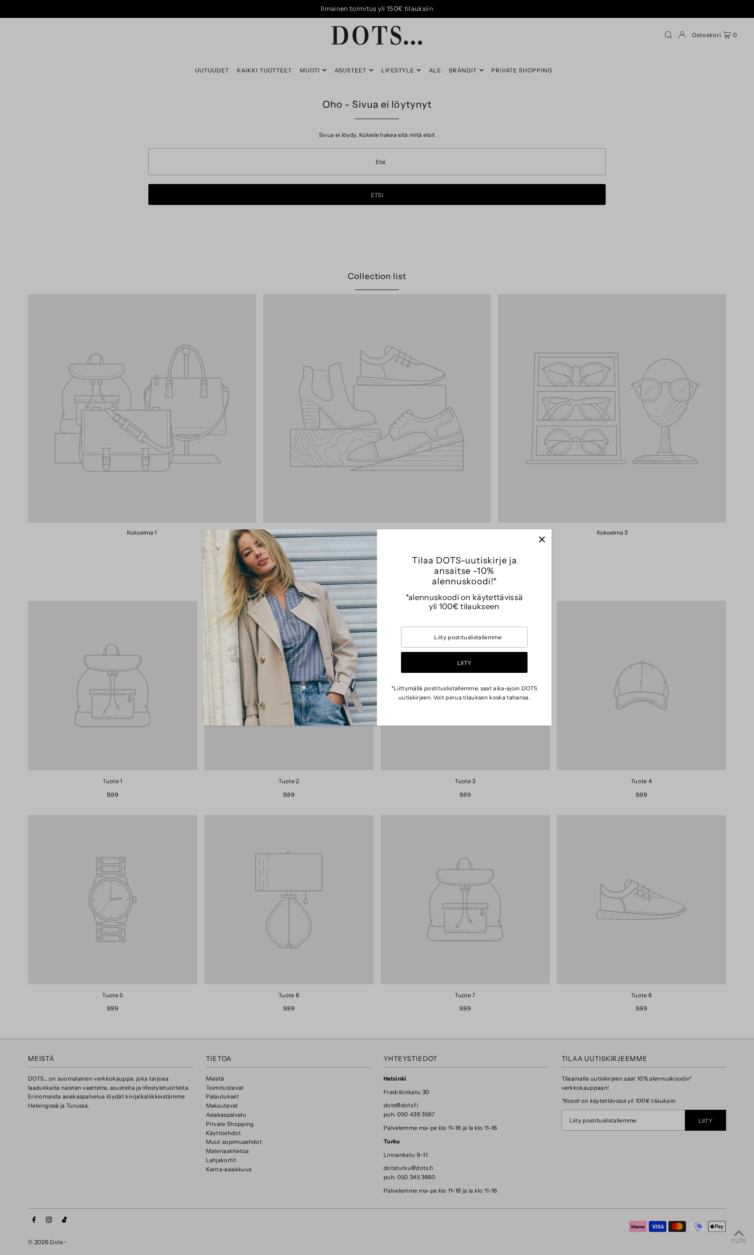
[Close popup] (541, 539)
